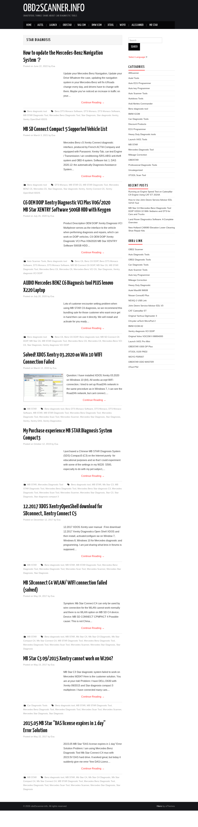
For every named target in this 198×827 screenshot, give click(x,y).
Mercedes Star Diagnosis (92, 417)
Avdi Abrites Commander (140, 103)
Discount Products (137, 124)
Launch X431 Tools (137, 139)
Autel (40, 25)
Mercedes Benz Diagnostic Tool (64, 115)
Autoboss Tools (135, 98)
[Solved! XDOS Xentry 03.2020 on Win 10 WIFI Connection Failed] (43, 385)
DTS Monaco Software (109, 111)
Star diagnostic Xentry (107, 115)
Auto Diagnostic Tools (138, 254)
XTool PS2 (133, 367)
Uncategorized (135, 170)
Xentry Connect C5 (95, 189)
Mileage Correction (137, 155)
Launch (53, 25)
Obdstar (67, 25)
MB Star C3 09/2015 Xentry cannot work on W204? (68, 659)
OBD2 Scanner (135, 249)
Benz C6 (79, 261)
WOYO (123, 25)
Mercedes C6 (65, 269)
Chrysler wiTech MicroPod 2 (142, 321)
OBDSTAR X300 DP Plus (140, 346)
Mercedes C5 (40, 189)
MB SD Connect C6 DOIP (83, 265)
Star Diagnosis (88, 115)
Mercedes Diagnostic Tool (50, 484)
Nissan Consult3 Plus (138, 295)
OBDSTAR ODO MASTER (141, 362)
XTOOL (111, 25)
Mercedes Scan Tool (49, 417)
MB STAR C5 (75, 185)
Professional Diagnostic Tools (142, 165)
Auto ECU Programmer (139, 83)
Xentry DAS (36, 421)
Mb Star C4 (81, 636)
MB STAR (153, 25)
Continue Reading (92, 102)
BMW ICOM (97, 25)
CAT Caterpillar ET (137, 310)
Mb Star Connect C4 (47, 640)
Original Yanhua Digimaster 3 (142, 316)
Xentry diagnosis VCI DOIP (56, 345)
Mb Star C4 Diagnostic (99, 636)
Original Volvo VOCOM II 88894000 (145, 336)
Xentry (26, 421)
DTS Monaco (90, 111)
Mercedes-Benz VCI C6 (85, 269)
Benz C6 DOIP (91, 261)
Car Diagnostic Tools (37, 705)
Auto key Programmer (139, 88)
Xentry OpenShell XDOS (35, 119)
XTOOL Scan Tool (137, 175)
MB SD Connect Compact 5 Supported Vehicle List (65, 129)
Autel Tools (133, 78)
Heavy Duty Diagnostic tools (142, 134)
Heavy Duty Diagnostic (139, 285)
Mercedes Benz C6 (48, 269)
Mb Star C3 (108, 484)
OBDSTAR (133, 160)
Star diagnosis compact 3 (46, 496)
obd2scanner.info (54, 8)
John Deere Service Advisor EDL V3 (145, 305)
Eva (53, 66)
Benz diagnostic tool (37, 111)
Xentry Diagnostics (52, 421)
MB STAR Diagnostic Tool (35, 115)
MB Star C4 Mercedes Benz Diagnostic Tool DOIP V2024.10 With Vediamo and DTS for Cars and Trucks (149, 211)
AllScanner (137, 25)
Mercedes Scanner (69, 417)
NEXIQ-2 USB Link (137, 300)
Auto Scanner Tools (36, 261)
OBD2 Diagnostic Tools (139, 259)
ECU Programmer (137, 129)
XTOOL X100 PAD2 (137, 351)
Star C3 (109, 492)
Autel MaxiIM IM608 (138, 290)
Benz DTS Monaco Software (68, 111)
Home (28, 25)
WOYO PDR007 (136, 356)
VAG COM (81, 25)
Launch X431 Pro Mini (139, 341)
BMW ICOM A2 (135, 326)
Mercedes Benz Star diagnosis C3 (94, 488)
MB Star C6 (102, 265)
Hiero (159, 806)
